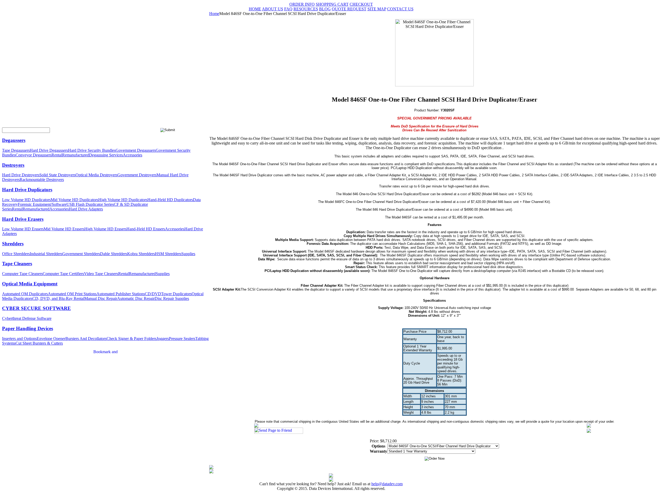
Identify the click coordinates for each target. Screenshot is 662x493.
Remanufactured (75, 155)
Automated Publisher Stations (120, 294)
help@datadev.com (387, 484)
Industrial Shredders (46, 254)
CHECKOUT (361, 4)
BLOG (325, 9)
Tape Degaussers (16, 150)
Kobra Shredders (141, 254)
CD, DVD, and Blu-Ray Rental (58, 298)
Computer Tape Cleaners (22, 273)
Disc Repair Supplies (172, 298)
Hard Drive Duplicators (27, 189)
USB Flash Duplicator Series (90, 204)
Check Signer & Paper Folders (131, 338)
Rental (56, 155)
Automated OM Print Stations (72, 294)
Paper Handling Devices (27, 328)
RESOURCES (306, 9)
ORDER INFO (302, 4)
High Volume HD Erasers (105, 229)
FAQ (288, 9)
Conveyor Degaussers (33, 155)
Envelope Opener (51, 338)
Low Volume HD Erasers (23, 229)
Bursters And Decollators (86, 338)
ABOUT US (272, 9)
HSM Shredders (168, 254)
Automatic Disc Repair (136, 298)
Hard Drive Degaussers (49, 150)
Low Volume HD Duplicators (26, 200)
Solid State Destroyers (57, 175)
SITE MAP (376, 9)
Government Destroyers (136, 175)
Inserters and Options (19, 338)
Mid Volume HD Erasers (64, 229)
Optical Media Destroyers (96, 175)
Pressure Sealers (182, 338)
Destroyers (13, 165)
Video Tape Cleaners (101, 273)
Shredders (13, 243)
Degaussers (13, 140)
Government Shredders (81, 254)
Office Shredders (16, 254)
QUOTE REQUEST (349, 9)
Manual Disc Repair (100, 298)
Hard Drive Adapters (86, 209)
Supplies (188, 254)
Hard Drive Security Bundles (92, 150)
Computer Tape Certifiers (63, 273)
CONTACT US (400, 9)
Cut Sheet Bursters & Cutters (39, 343)
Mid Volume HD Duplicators (74, 200)
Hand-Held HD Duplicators (170, 200)
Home (214, 13)
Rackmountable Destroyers (42, 179)
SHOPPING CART (332, 4)
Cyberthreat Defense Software (26, 318)
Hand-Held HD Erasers (145, 229)
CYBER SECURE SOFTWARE (36, 308)
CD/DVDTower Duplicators (168, 294)
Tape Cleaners (17, 263)
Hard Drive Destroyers (20, 175)
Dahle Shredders (113, 254)
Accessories (132, 155)
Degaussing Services (106, 155)
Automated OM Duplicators (25, 294)
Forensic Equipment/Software (42, 204)
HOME (255, 9)
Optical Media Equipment (29, 283)
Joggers (162, 338)
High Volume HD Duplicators (122, 200)
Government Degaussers (136, 150)
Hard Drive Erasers (22, 219)
